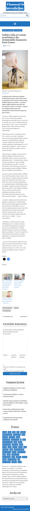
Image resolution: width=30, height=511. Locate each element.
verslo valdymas (6, 462)
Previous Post (8, 316)
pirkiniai (8, 454)
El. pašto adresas (14, 356)
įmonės (19, 462)
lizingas (21, 444)
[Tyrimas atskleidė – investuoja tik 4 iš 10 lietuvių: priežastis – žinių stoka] (7, 294)
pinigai (4, 454)
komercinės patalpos (7, 442)
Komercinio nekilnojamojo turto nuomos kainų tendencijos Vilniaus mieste (14, 411)
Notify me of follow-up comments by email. (14, 368)
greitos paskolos (15, 439)
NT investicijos (18, 30)
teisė (19, 459)
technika (4, 459)
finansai (18, 437)
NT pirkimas (6, 311)
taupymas (24, 457)
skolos (13, 457)
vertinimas (14, 462)
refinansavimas (15, 454)
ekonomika (5, 437)
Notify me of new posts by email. (14, 371)
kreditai (15, 442)
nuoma (11, 449)
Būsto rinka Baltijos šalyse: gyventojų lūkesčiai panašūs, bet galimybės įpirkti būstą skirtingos (7, 285)
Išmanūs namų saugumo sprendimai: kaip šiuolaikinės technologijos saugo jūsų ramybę (15, 403)
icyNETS (26, 509)
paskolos (14, 452)
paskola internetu (6, 452)
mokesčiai (14, 447)
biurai (18, 432)
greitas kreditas (6, 439)
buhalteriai (23, 432)
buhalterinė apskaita (7, 434)
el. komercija (12, 437)
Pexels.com (5, 93)
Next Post (23, 316)
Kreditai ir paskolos (8, 30)
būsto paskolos (7, 308)
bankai (13, 432)
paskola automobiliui (19, 449)
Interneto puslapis (23, 356)
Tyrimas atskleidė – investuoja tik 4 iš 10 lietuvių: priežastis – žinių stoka (7, 300)
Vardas (5, 355)
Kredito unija (15, 444)
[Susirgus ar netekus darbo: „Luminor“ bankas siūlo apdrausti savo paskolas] (19, 277)
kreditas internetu (6, 444)
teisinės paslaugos (12, 459)
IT (20, 439)
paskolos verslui (21, 452)
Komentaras (7, 334)
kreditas (20, 442)
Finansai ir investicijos (15, 6)
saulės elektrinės (6, 457)
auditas (9, 432)
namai (25, 447)
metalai (9, 447)
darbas (23, 434)
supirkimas (18, 457)
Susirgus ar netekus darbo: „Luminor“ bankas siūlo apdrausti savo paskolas (19, 284)
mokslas (20, 447)
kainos (16, 308)
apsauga (4, 432)
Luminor (4, 447)
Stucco (20, 509)
